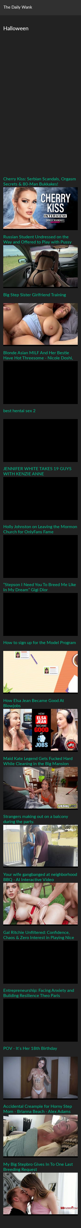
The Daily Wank (17, 7)
